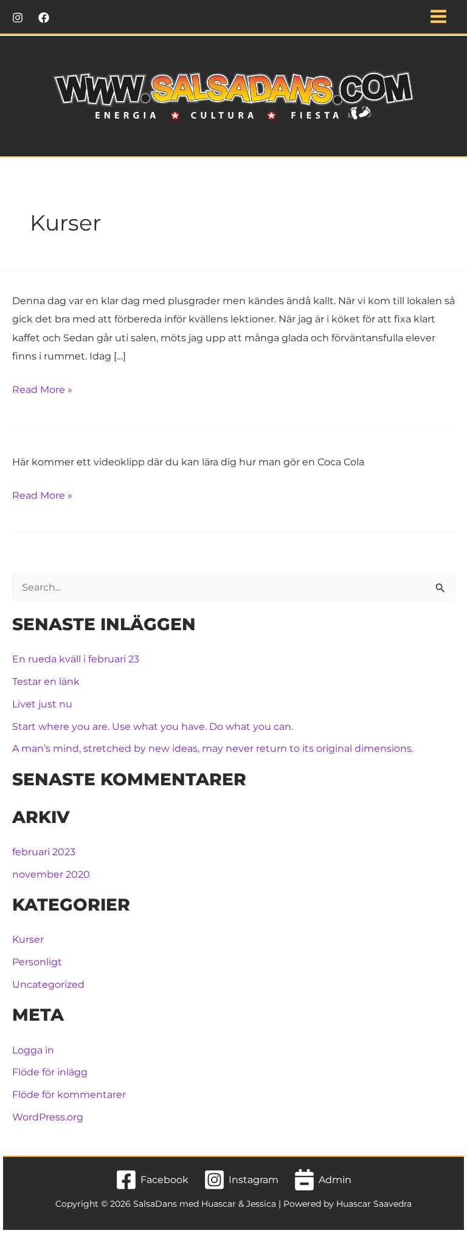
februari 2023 (43, 851)
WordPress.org (47, 1117)
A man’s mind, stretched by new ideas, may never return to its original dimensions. (212, 748)
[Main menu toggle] (438, 16)
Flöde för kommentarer (69, 1094)
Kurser (28, 939)
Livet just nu (42, 704)
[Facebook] (43, 17)
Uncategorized (48, 984)
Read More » (42, 390)
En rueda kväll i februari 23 (75, 659)
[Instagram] (17, 17)
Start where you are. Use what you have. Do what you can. (152, 726)
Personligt (37, 962)
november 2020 (51, 874)
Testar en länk (46, 681)
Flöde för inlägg (50, 1072)
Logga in (33, 1050)
